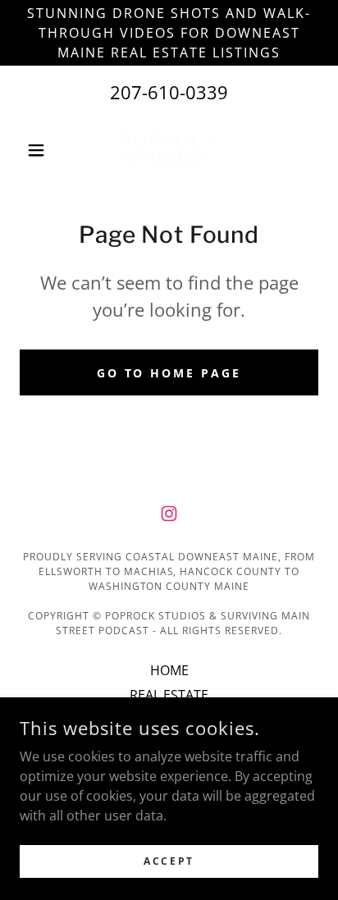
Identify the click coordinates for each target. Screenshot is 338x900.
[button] (42, 150)
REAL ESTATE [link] (169, 695)
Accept (169, 861)
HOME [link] (169, 670)
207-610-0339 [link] (169, 92)
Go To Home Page (169, 373)
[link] (169, 150)
